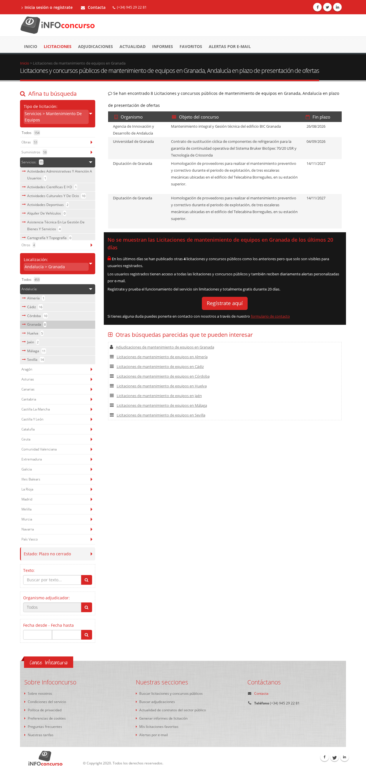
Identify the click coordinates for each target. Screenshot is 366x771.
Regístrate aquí (225, 303)
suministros (34, 152)
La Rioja (27, 489)
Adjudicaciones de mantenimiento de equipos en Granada (165, 347)
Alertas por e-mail (230, 46)
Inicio (30, 46)
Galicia (26, 469)
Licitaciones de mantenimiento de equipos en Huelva (162, 385)
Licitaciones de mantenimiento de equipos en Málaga (162, 405)
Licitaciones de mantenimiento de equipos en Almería (162, 356)
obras (29, 142)
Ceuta (25, 439)
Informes (162, 46)
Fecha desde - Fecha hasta (48, 625)
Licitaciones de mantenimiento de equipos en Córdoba (163, 376)
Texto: (29, 570)
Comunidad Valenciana (39, 449)
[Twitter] (327, 7)
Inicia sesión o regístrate (49, 7)
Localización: (44, 263)
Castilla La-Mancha (35, 409)
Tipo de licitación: (53, 113)
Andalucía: (29, 289)
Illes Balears (30, 479)
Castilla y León (32, 419)
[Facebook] (317, 7)
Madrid (26, 499)
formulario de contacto (270, 316)
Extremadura (31, 459)
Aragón (26, 369)
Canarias (28, 389)
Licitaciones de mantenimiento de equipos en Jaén (159, 395)
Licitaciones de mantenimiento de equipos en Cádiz (160, 366)
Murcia (26, 519)
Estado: (47, 553)
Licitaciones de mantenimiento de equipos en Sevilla (161, 415)
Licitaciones (57, 46)
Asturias (27, 379)
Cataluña (28, 429)
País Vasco (29, 539)
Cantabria (28, 399)
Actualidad (133, 46)
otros (28, 245)
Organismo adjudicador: (46, 597)
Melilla (26, 509)
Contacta (96, 7)
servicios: (32, 162)
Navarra (27, 529)
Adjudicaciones (95, 46)
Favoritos (191, 46)
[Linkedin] (337, 7)
